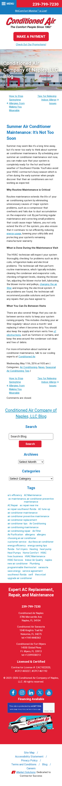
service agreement (32, 571)
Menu (10, 3)
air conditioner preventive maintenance (28, 516)
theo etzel (40, 574)
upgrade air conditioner (20, 578)
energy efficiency (17, 545)
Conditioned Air (27, 356)
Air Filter (36, 531)
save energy (14, 571)
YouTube (49, 692)
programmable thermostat (22, 567)
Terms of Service (33, 709)
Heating (34, 549)
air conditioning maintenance (23, 527)
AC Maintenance (32, 495)
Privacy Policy (22, 709)
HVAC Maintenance (35, 556)
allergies (41, 534)
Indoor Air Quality (34, 560)
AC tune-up (44, 509)
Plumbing (35, 563)
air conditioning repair (19, 531)
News (41, 367)
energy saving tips (37, 545)
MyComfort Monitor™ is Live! (31, 10)
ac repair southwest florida (22, 509)
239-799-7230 (46, 4)
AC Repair (13, 505)
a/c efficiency (15, 495)
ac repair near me (29, 505)
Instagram (22, 692)
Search (30, 443)
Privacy (46, 711)
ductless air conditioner (41, 541)
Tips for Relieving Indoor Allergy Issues (46, 100)
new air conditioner (18, 563)
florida (11, 549)
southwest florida (17, 574)
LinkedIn (31, 692)
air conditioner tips (17, 523)
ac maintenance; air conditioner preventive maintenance (31, 500)
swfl (30, 574)
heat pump (45, 549)
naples (48, 560)
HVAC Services (15, 560)
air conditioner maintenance (23, 512)
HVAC (43, 552)
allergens (30, 534)
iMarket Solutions (26, 772)
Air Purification (15, 534)
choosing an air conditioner (22, 538)
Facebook (13, 692)
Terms (51, 711)
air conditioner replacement (22, 520)
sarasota (43, 567)
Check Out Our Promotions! (31, 44)
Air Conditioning (28, 367)
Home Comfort (31, 552)
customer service (17, 541)
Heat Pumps (14, 552)
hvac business (15, 556)
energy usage (14, 233)
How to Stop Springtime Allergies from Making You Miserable (17, 103)
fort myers (22, 549)
